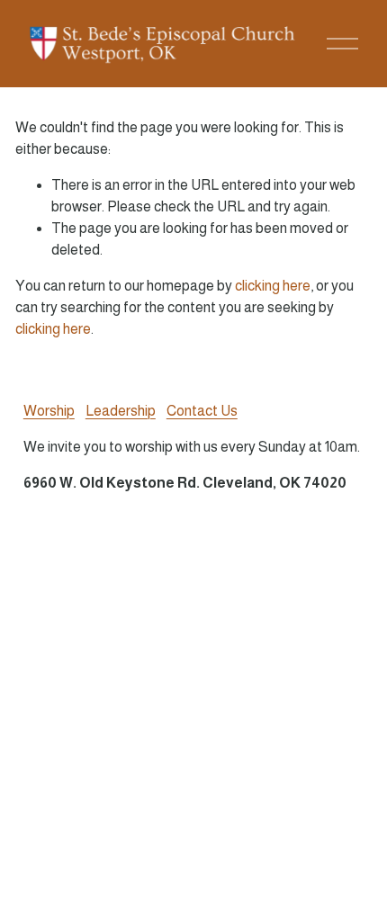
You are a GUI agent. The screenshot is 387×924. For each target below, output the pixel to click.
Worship (49, 410)
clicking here (272, 285)
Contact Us (202, 410)
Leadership (121, 410)
